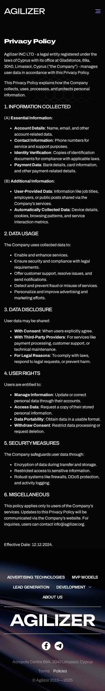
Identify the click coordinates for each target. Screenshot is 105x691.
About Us (52, 597)
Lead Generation (31, 587)
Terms (44, 671)
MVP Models (85, 577)
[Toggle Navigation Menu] (98, 11)
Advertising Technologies (36, 577)
